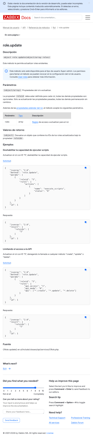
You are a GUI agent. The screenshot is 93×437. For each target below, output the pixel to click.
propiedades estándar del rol (30, 108)
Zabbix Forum (77, 422)
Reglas (35, 122)
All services (54, 422)
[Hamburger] (87, 17)
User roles (22, 77)
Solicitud (7, 161)
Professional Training (80, 417)
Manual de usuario (11, 27)
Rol (54, 27)
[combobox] (58, 17)
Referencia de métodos (39, 27)
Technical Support (57, 417)
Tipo (21, 115)
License (49, 433)
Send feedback (11, 420)
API (24, 27)
